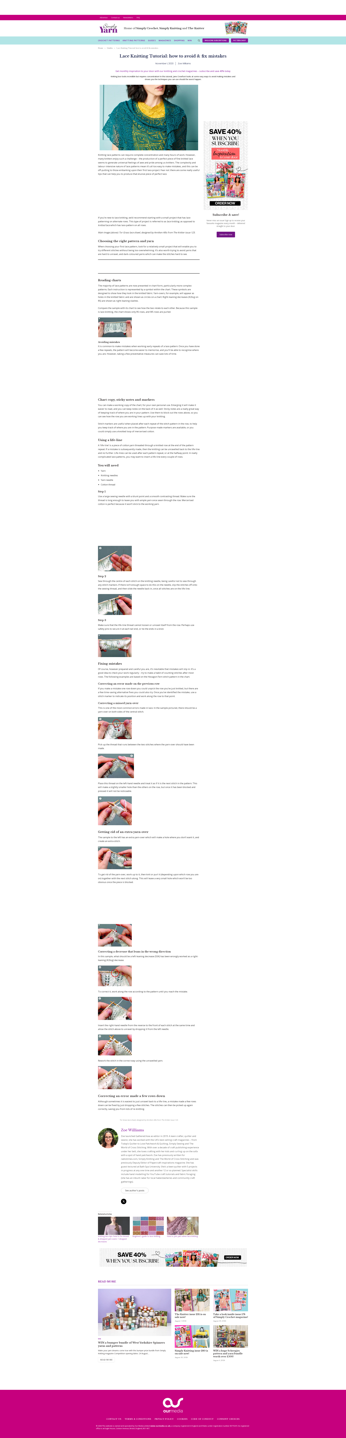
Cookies (182, 1419)
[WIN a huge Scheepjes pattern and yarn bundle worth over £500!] (230, 1336)
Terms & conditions (138, 1419)
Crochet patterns (109, 40)
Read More (106, 1360)
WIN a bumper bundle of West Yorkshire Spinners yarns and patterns (131, 1344)
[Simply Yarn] (108, 28)
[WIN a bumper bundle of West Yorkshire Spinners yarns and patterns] (134, 1312)
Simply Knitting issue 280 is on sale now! (191, 1352)
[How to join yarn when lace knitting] (183, 1226)
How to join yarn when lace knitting (182, 1236)
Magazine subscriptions (216, 40)
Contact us (115, 17)
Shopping (179, 40)
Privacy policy (164, 1419)
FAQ (138, 17)
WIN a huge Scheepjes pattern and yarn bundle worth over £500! (228, 1353)
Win (190, 40)
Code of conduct (202, 1419)
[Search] (198, 41)
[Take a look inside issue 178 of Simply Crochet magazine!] (230, 1300)
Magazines (165, 40)
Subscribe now (225, 234)
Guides (152, 40)
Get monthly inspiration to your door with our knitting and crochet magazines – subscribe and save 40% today (173, 71)
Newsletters (128, 17)
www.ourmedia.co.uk (160, 1426)
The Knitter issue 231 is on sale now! (190, 1316)
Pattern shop (239, 40)
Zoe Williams (132, 1130)
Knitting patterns (134, 40)
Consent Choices (228, 1419)
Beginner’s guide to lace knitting (146, 1236)
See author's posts (134, 1190)
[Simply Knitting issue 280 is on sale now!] (192, 1336)
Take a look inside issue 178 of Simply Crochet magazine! (230, 1316)
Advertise (104, 17)
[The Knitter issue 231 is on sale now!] (192, 1300)
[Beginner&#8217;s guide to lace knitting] (148, 1226)
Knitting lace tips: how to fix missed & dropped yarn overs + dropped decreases (113, 1239)
